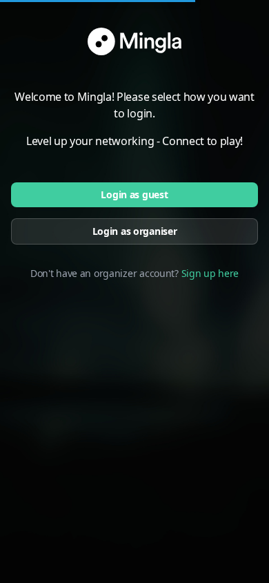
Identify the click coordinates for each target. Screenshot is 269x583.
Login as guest (134, 194)
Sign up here (210, 273)
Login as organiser (134, 231)
